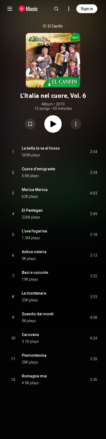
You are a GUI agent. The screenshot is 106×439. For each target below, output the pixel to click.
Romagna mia (34, 376)
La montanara (34, 293)
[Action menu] (75, 124)
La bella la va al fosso (41, 148)
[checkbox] (93, 152)
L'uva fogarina (34, 231)
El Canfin (55, 26)
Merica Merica (35, 189)
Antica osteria (34, 252)
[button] (30, 124)
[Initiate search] (56, 8)
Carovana (30, 334)
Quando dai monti (38, 314)
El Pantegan (32, 210)
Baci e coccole (35, 272)
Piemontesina (34, 355)
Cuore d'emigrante (38, 169)
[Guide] (10, 8)
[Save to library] (30, 124)
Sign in (87, 9)
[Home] (28, 8)
